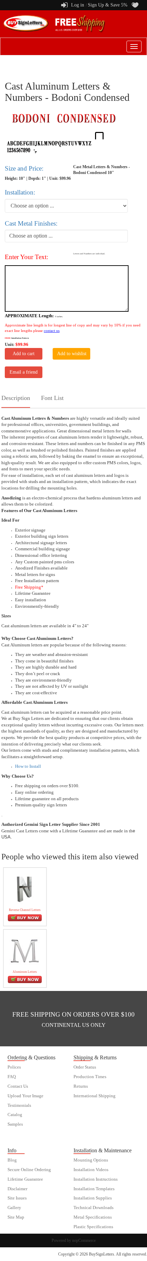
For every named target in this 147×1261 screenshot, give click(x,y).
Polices (14, 1067)
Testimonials (19, 1105)
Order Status (85, 1067)
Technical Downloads (93, 1207)
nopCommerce (84, 1240)
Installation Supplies (93, 1198)
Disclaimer (17, 1188)
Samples (15, 1124)
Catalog (15, 1114)
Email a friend (24, 372)
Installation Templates (94, 1188)
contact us (51, 330)
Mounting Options (91, 1160)
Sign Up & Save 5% (108, 5)
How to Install (28, 766)
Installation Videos (91, 1169)
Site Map (16, 1217)
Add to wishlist (71, 353)
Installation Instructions (96, 1179)
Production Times (90, 1076)
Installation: (20, 192)
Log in (77, 5)
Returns (81, 1086)
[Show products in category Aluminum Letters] (25, 951)
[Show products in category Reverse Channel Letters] (24, 889)
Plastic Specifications (93, 1226)
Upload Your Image (25, 1096)
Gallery (14, 1207)
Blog (12, 1160)
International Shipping (95, 1096)
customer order (21, 1133)
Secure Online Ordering (29, 1169)
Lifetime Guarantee (25, 1179)
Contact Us (18, 1086)
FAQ (12, 1076)
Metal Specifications (93, 1217)
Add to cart (24, 353)
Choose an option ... (31, 236)
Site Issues (17, 1198)
